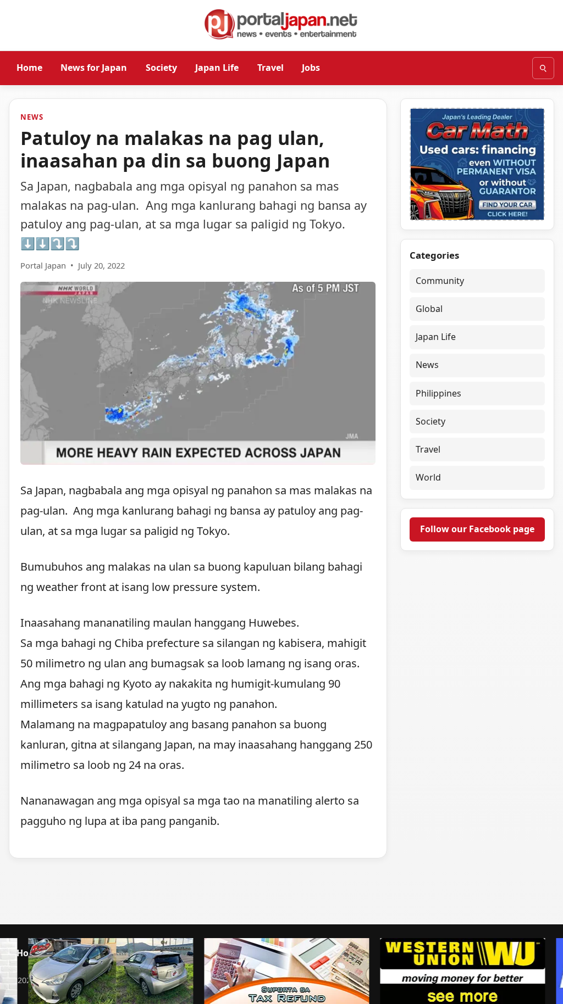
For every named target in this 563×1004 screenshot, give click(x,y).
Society (161, 68)
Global (429, 309)
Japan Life (217, 68)
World (428, 477)
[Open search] (543, 68)
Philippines (438, 393)
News (31, 117)
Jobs (311, 68)
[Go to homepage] (281, 24)
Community (440, 281)
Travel (270, 68)
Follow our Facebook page (477, 529)
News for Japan (93, 68)
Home (29, 68)
